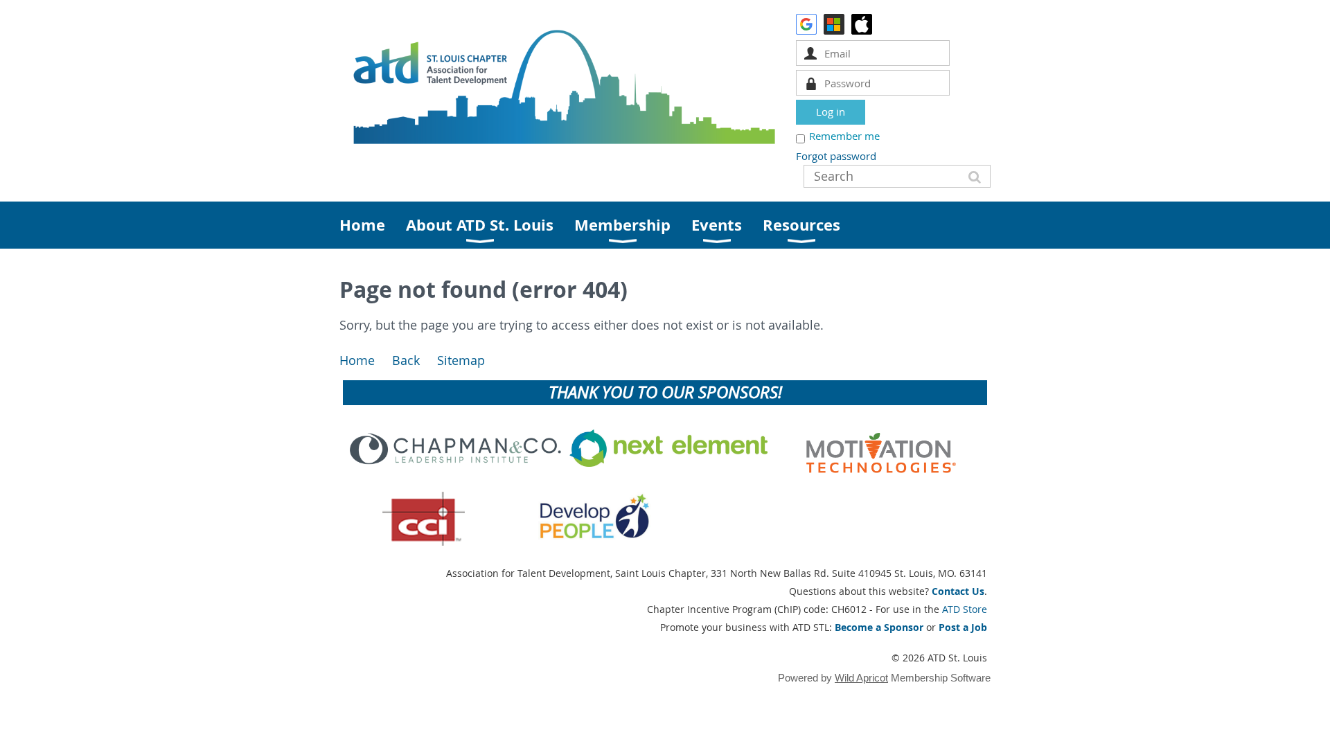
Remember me (844, 136)
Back (406, 360)
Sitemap (461, 360)
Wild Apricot (861, 678)
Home (357, 360)
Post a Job (963, 627)
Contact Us (958, 591)
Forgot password (836, 156)
